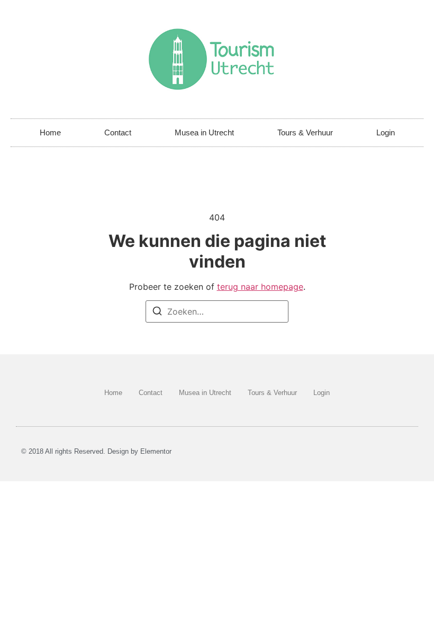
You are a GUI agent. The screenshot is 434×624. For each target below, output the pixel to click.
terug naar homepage (260, 286)
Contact (117, 132)
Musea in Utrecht (204, 132)
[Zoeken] (157, 312)
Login (385, 132)
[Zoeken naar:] (217, 311)
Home (50, 132)
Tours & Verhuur (305, 132)
